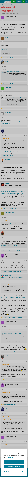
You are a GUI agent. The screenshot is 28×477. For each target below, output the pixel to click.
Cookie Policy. (11, 457)
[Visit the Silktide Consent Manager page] (22, 471)
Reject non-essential (14, 466)
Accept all (14, 462)
